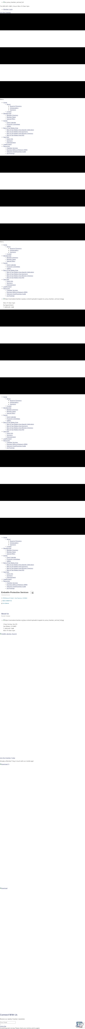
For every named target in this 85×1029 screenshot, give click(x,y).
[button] (5, 12)
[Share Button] (32, 592)
